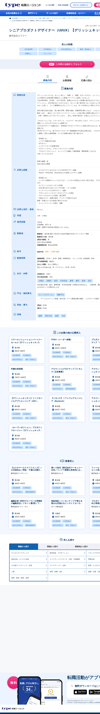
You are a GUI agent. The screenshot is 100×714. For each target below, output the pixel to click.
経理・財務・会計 (56, 572)
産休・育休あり (85, 49)
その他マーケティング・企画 (21, 565)
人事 (13, 572)
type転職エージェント (18, 18)
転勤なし (28, 53)
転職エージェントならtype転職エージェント (13, 708)
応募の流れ (86, 80)
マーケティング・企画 (58, 18)
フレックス (47, 53)
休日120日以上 (66, 49)
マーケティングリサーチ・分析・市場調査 (65, 559)
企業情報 (67, 80)
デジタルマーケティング (20, 553)
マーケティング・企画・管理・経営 (38, 18)
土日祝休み (47, 49)
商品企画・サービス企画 (20, 559)
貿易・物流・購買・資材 (20, 578)
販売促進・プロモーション (59, 553)
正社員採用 (28, 49)
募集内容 (47, 80)
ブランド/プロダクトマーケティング (78, 18)
